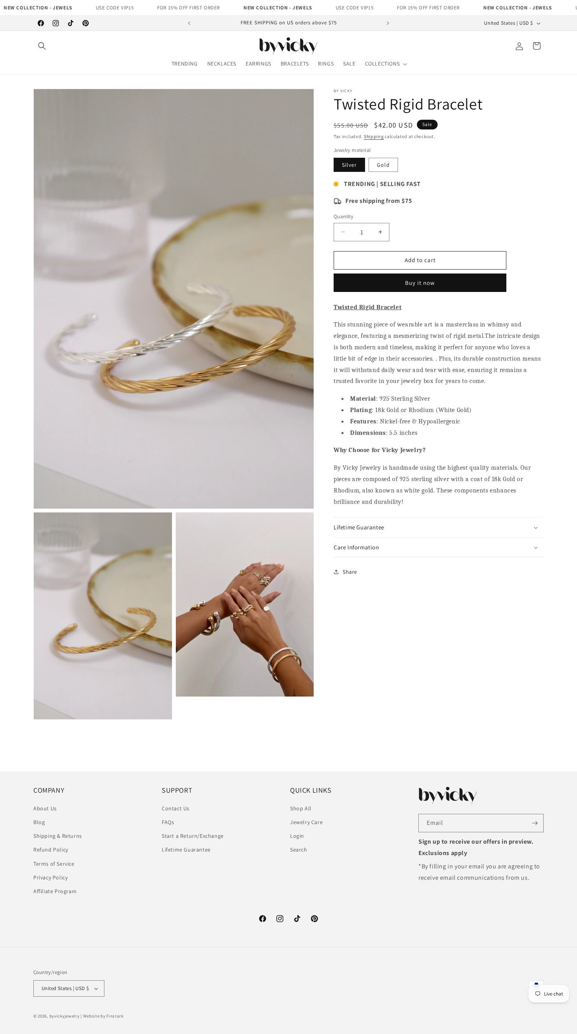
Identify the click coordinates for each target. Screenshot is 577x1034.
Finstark (115, 1016)
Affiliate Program (55, 891)
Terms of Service (54, 863)
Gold (383, 164)
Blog (39, 822)
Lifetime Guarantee (186, 849)
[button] (42, 46)
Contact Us (176, 808)
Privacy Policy (50, 877)
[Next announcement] (387, 23)
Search (298, 849)
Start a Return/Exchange (193, 835)
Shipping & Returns (57, 835)
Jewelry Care (306, 822)
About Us (45, 808)
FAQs (168, 822)
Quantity (343, 216)
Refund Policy (50, 849)
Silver (349, 164)
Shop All (301, 808)
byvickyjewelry (64, 1016)
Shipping (374, 136)
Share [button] (350, 571)
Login (297, 835)
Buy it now (420, 282)
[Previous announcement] (189, 23)
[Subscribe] (534, 823)
